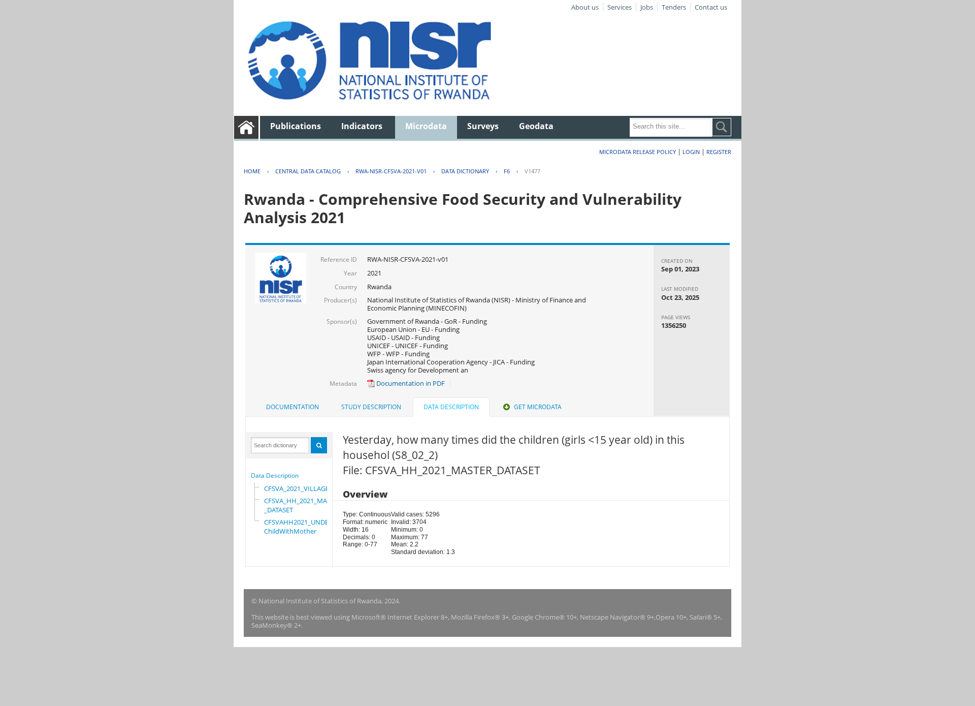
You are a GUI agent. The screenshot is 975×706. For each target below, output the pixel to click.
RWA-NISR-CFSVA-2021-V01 (391, 171)
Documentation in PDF (410, 383)
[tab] (292, 407)
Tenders (674, 7)
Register (718, 152)
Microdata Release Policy (637, 152)
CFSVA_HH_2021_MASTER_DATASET (303, 505)
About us (585, 7)
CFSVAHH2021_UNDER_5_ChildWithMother (303, 526)
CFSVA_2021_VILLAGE (296, 488)
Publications (295, 126)
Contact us (711, 7)
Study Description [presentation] (371, 407)
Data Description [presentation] (451, 407)
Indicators (361, 126)
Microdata (426, 126)
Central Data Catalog (308, 171)
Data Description (275, 475)
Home (252, 171)
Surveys (483, 126)
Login (691, 152)
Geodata (536, 126)
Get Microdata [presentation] (538, 407)
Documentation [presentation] (292, 407)
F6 (507, 171)
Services (619, 7)
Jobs (646, 7)
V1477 (532, 171)
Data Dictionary (465, 171)
